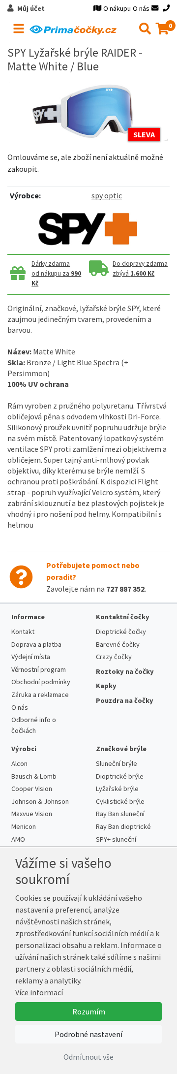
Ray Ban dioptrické (123, 826)
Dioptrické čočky (121, 631)
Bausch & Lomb (34, 776)
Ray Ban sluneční (120, 813)
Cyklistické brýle (120, 801)
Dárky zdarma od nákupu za (56, 273)
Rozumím (88, 1011)
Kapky (106, 685)
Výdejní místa (30, 656)
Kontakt (22, 631)
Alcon (19, 763)
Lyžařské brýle (117, 788)
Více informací (39, 992)
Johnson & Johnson (40, 801)
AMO (18, 839)
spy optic (106, 195)
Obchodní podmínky (40, 681)
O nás (141, 8)
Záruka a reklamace (40, 694)
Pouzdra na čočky (124, 700)
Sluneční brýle (116, 763)
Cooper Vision (31, 788)
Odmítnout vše (88, 1057)
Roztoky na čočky (125, 671)
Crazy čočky (114, 656)
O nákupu (117, 8)
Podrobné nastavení (88, 1034)
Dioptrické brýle (120, 776)
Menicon (23, 826)
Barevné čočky (118, 644)
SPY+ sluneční (116, 839)
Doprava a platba (36, 644)
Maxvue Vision (31, 813)
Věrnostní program (38, 669)
